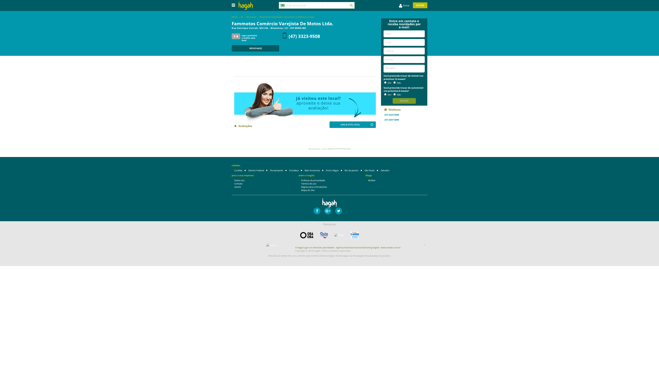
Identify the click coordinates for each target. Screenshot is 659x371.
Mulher (371, 180)
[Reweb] (271, 245)
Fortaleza (294, 170)
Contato (238, 183)
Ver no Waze (255, 48)
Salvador (385, 170)
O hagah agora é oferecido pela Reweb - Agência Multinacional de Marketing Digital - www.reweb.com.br (348, 247)
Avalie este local (350, 124)
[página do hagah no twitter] (338, 210)
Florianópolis (276, 170)
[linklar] (339, 235)
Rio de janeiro (352, 170)
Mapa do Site (308, 190)
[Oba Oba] (307, 235)
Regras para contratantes (314, 186)
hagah (246, 5)
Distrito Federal (256, 170)
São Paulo (370, 170)
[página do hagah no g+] (327, 210)
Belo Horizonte (312, 170)
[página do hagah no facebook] (317, 210)
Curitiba (238, 170)
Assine (420, 5)
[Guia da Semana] (324, 235)
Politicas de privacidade (313, 180)
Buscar (351, 5)
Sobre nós (239, 180)
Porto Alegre (332, 170)
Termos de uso (308, 183)
